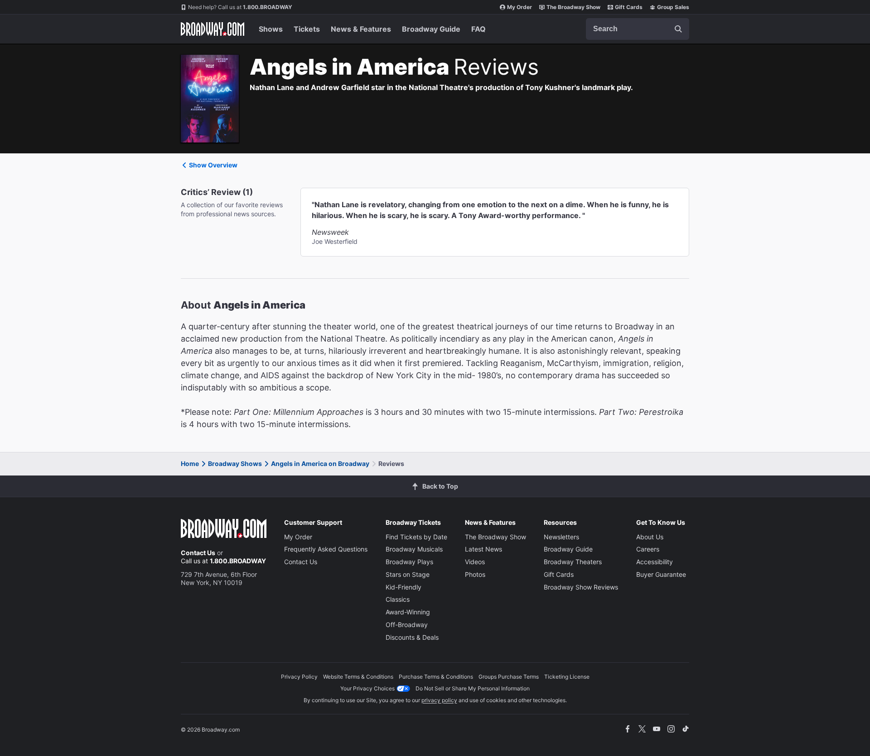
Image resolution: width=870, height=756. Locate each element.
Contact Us (198, 552)
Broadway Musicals (414, 549)
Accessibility (654, 562)
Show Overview (213, 165)
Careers (647, 549)
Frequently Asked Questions (325, 549)
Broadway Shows (235, 463)
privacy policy (439, 700)
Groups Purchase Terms (508, 676)
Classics (398, 599)
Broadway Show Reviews (581, 587)
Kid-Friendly (403, 587)
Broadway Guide (431, 29)
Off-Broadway (407, 624)
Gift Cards (629, 7)
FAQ (478, 29)
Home (190, 463)
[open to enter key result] (678, 29)
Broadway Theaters (573, 562)
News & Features (361, 29)
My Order (519, 7)
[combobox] (637, 29)
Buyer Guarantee (661, 574)
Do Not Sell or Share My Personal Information (473, 688)
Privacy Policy (299, 676)
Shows (271, 29)
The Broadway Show (573, 7)
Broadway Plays (409, 562)
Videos (475, 562)
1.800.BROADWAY (240, 7)
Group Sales (673, 7)
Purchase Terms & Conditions (436, 676)
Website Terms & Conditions (358, 676)
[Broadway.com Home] (212, 29)
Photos (475, 574)
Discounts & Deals (412, 637)
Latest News (483, 549)
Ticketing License (567, 676)
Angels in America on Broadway (320, 463)
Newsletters (561, 537)
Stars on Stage (408, 574)
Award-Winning (408, 612)
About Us (649, 537)
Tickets (307, 29)
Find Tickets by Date (416, 537)
